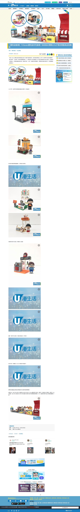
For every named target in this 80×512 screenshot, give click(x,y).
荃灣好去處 (59, 498)
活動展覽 (31, 498)
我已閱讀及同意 (65, 507)
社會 (68, 498)
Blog (29, 2)
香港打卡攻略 (65, 8)
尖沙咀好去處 (42, 498)
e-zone (34, 2)
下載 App (66, 2)
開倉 (37, 498)
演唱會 (9, 8)
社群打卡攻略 (55, 2)
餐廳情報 (31, 499)
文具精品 (21, 433)
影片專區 (48, 8)
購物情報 (14, 50)
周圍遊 (53, 8)
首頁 (10, 50)
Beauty (26, 2)
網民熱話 (31, 502)
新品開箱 (19, 50)
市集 (35, 498)
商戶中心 (60, 2)
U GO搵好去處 (48, 2)
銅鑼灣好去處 (48, 498)
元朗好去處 (53, 498)
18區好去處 (58, 8)
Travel (18, 2)
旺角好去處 (64, 498)
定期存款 (36, 5)
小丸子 (16, 433)
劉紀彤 (11, 53)
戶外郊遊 (36, 499)
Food (21, 2)
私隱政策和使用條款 (30, 507)
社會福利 (40, 499)
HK (14, 2)
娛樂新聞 (32, 5)
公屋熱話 (27, 5)
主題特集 (71, 8)
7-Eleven (11, 433)
